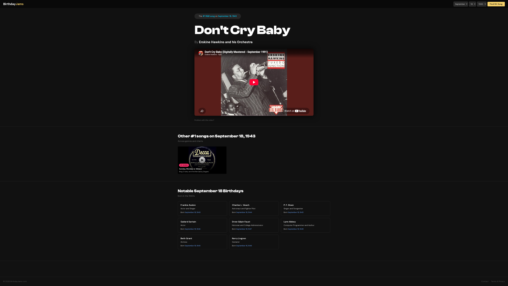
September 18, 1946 (192, 229)
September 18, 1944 (244, 212)
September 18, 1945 (295, 212)
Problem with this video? (204, 120)
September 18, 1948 (295, 229)
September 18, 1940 (193, 212)
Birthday (13, 4)
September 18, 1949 (192, 246)
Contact (485, 281)
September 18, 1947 (244, 229)
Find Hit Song (496, 4)
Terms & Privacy (498, 281)
